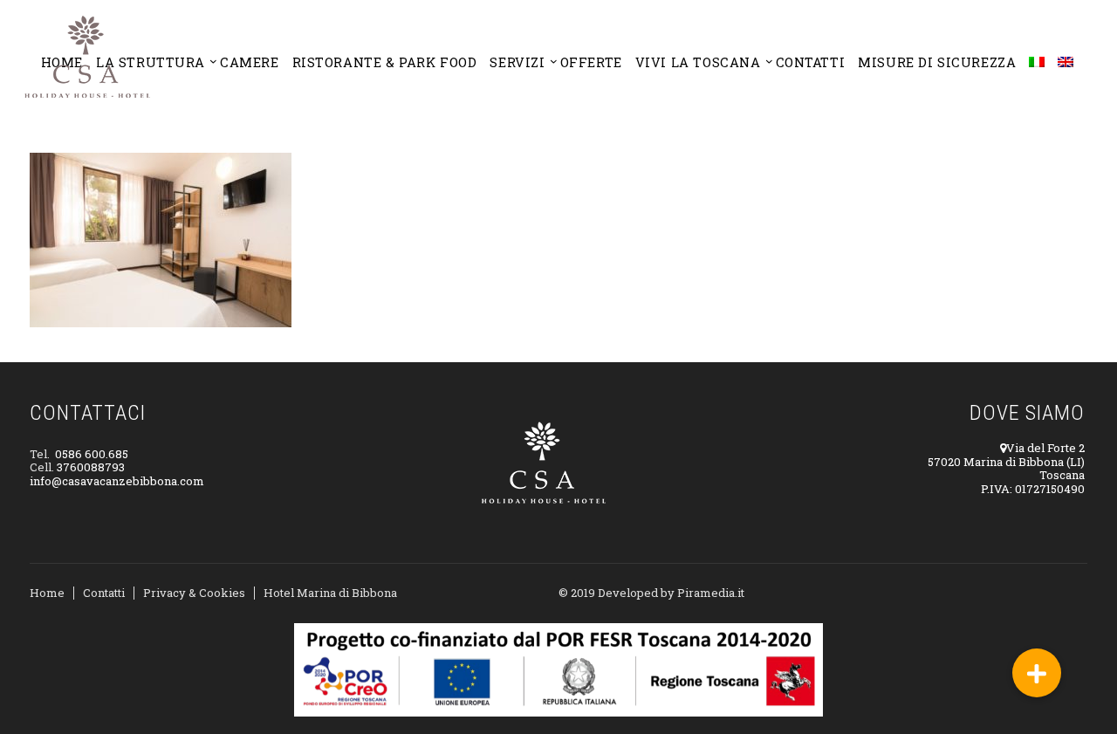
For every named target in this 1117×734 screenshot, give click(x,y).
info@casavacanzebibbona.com (117, 481)
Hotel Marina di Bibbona (330, 592)
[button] (1036, 672)
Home (47, 592)
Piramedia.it (710, 592)
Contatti (104, 592)
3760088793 (91, 467)
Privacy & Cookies (194, 592)
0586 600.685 (91, 454)
